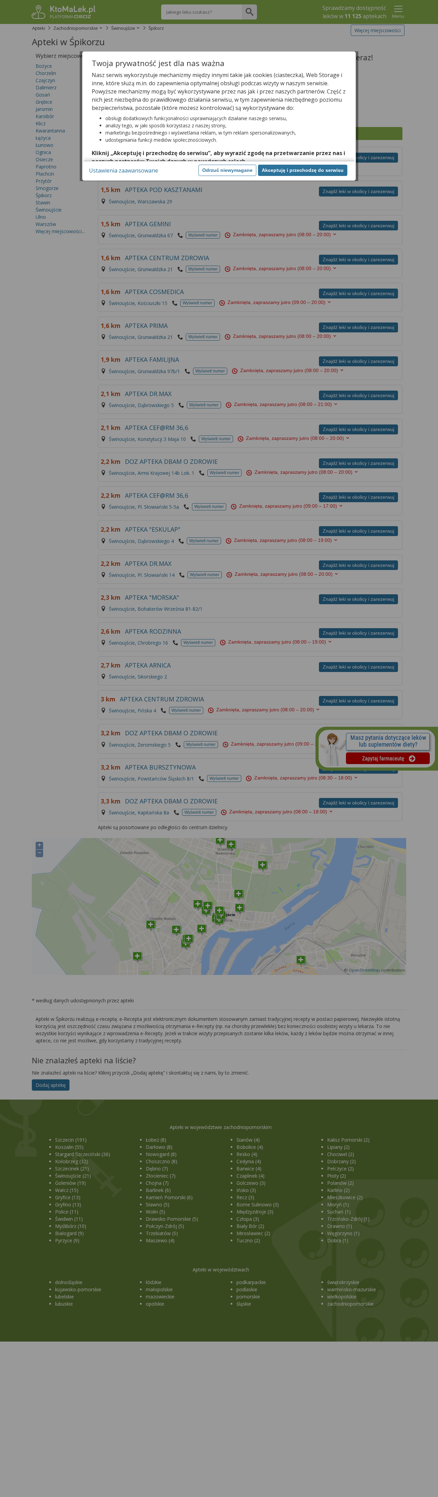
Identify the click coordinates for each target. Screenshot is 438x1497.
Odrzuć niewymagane (227, 170)
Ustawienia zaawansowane (123, 170)
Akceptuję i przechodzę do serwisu (303, 170)
